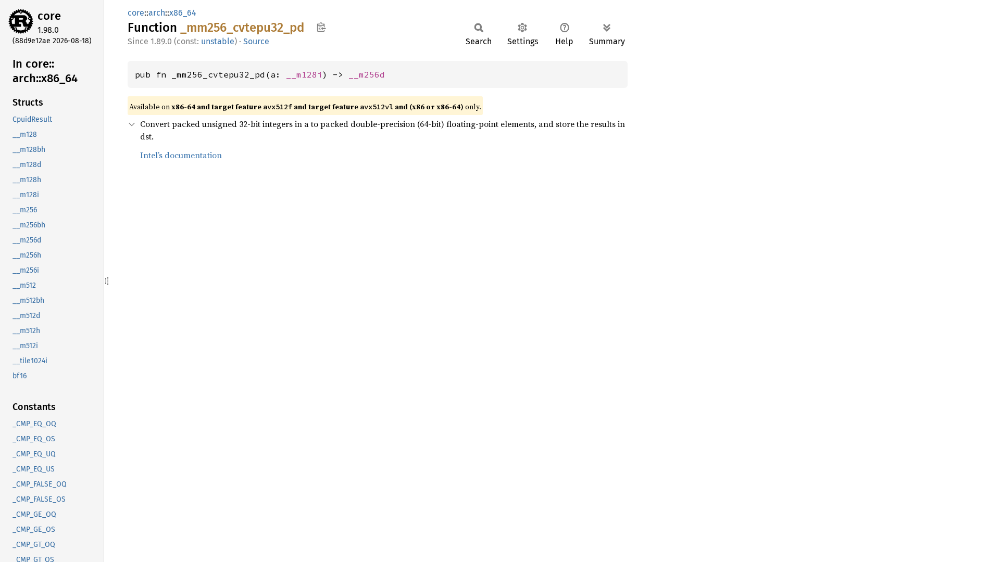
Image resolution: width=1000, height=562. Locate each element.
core (49, 16)
